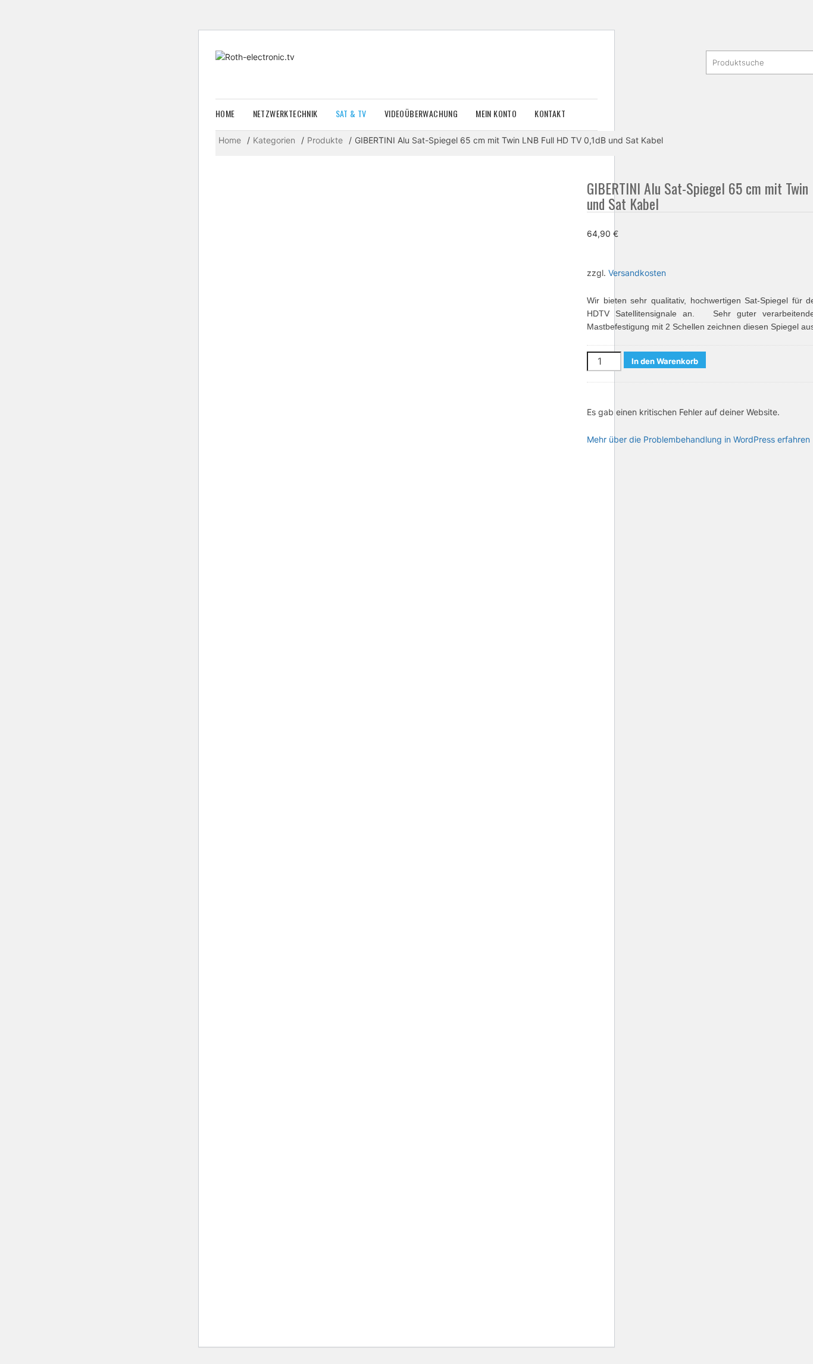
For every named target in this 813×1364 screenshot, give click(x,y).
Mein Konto (496, 113)
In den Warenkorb (664, 361)
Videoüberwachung (421, 113)
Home (225, 113)
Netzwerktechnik (285, 113)
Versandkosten (637, 273)
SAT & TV (351, 113)
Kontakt (549, 113)
